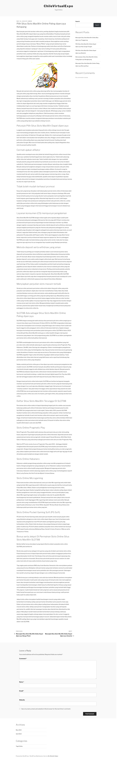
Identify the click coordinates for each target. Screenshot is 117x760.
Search (77, 21)
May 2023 (18, 730)
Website (22, 700)
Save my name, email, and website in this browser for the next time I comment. (46, 709)
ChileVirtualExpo (58, 6)
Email (21, 691)
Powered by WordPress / (23, 756)
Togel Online (19, 746)
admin (30, 21)
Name (21, 682)
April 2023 (19, 734)
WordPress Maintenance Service (39, 756)
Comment (23, 658)
